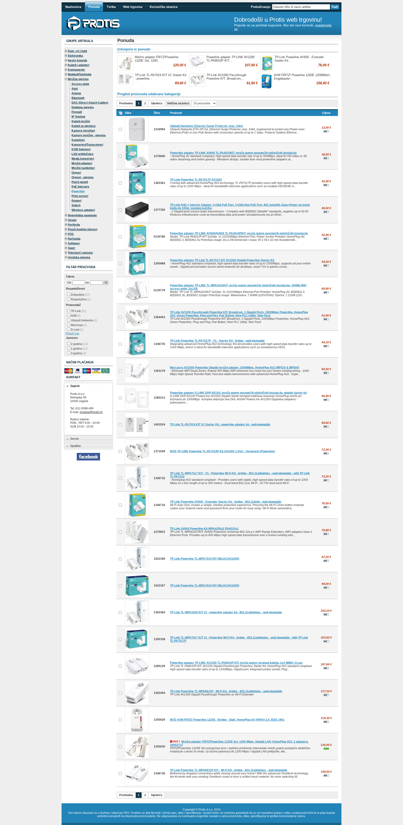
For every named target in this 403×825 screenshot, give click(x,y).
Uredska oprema (79, 257)
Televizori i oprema (80, 252)
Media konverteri (83, 158)
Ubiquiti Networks (83, 320)
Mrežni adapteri (82, 163)
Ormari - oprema (83, 177)
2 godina (78, 344)
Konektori (78, 140)
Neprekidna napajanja (82, 215)
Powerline (78, 191)
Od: (69, 282)
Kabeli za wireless (84, 126)
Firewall (77, 112)
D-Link (76, 329)
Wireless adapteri (83, 210)
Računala (74, 238)
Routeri (76, 200)
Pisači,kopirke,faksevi (82, 229)
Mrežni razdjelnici (83, 168)
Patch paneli (80, 182)
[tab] (88, 386)
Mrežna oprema (78, 79)
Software (74, 243)
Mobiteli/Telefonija (79, 74)
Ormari (76, 172)
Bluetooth (78, 98)
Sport (71, 248)
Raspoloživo (80, 299)
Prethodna (126, 103)
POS (71, 234)
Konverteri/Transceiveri (87, 144)
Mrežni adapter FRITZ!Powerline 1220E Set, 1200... (156, 58)
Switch (76, 205)
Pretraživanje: (261, 7)
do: (88, 282)
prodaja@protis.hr (91, 412)
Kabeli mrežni (81, 121)
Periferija (74, 224)
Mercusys (78, 325)
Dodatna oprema (83, 107)
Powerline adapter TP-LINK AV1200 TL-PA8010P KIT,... (230, 58)
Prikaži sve (72, 333)
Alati (75, 88)
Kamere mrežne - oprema (89, 135)
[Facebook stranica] (88, 459)
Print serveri (80, 196)
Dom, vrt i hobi (77, 51)
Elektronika (75, 55)
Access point (80, 84)
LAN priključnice (83, 154)
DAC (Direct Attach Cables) (90, 102)
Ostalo (72, 220)
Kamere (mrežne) (83, 130)
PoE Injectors (80, 186)
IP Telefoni (78, 116)
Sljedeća (156, 103)
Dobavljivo (80, 294)
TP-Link (78, 311)
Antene (76, 93)
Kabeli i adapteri (78, 65)
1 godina (78, 348)
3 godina (78, 353)
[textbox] (301, 7)
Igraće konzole (77, 60)
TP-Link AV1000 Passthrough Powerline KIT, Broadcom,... (226, 76)
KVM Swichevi (81, 149)
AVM (75, 315)
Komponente (76, 69)
